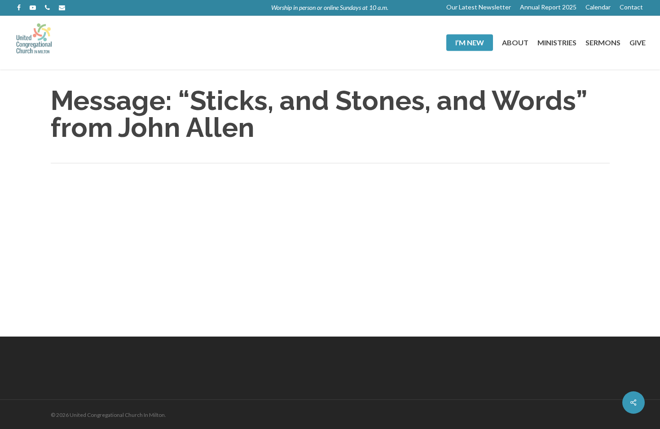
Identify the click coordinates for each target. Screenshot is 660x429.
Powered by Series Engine (420, 199)
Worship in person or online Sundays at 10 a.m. (329, 7)
